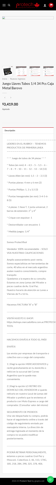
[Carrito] (51, 5)
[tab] (28, 130)
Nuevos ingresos (17, 79)
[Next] (49, 39)
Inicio (4, 79)
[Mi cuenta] (44, 5)
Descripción (10, 131)
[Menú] (4, 5)
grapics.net (39, 481)
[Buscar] (9, 5)
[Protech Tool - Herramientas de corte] (28, 5)
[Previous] (7, 39)
